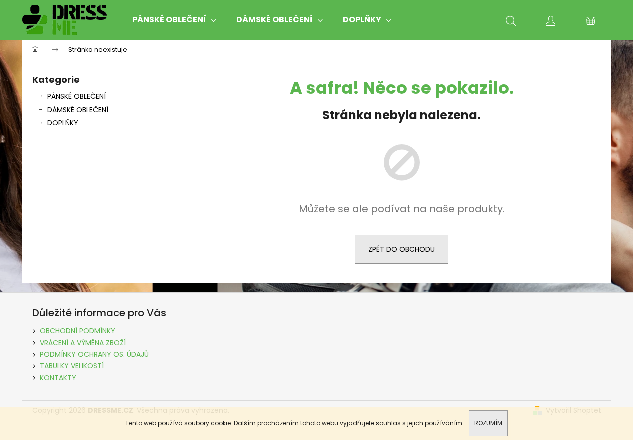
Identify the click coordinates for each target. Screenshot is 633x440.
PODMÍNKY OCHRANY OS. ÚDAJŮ (94, 355)
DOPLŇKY (62, 123)
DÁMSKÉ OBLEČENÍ (77, 110)
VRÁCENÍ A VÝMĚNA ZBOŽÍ (83, 343)
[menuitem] (174, 20)
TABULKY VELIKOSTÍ (72, 366)
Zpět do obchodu (401, 249)
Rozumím (488, 423)
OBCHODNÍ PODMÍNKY (77, 331)
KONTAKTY (58, 378)
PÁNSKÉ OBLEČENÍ (76, 97)
